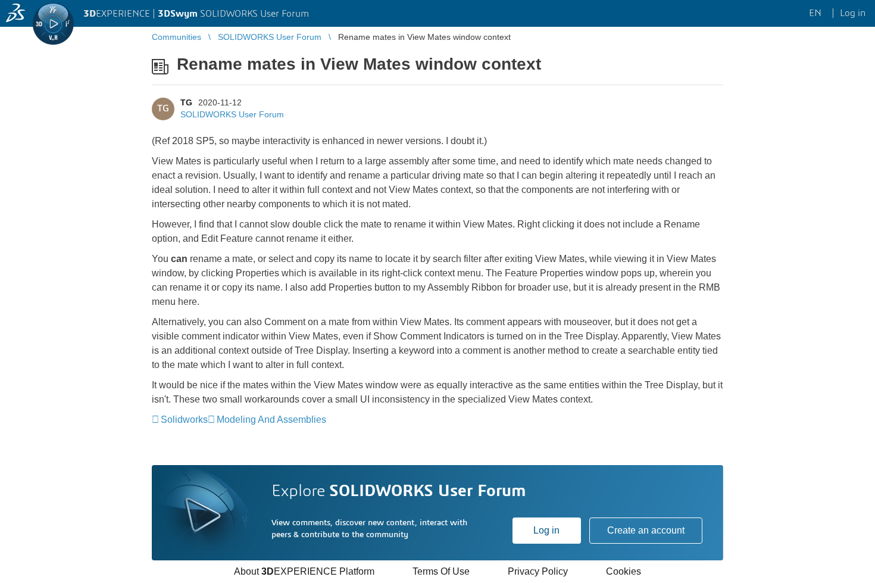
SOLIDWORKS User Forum (232, 114)
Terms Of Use (441, 571)
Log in (546, 530)
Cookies (623, 571)
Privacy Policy (538, 571)
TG (186, 102)
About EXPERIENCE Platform (304, 571)
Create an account (646, 530)
